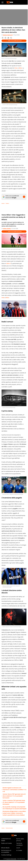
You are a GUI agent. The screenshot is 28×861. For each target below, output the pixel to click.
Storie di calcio (9, 828)
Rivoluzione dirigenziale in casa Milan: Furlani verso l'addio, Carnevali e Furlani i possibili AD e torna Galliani (14, 813)
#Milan (6, 713)
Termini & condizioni (19, 844)
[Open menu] (2, 2)
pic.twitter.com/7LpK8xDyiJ (10, 715)
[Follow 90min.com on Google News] (24, 197)
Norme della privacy (20, 840)
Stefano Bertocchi (8, 35)
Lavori (18, 848)
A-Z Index (19, 850)
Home (3, 203)
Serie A (7, 203)
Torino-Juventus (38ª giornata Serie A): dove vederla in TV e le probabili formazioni (14, 802)
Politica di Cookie (6, 843)
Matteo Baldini (7, 228)
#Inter (14, 713)
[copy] (11, 38)
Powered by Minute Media (11, 858)
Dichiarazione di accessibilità (6, 851)
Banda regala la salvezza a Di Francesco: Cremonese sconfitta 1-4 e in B (14, 789)
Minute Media (5, 848)
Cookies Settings (6, 855)
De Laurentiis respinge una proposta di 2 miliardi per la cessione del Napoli (14, 808)
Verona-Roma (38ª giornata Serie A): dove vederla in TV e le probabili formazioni (14, 796)
